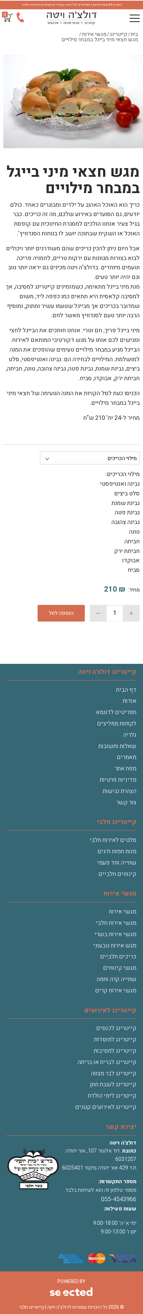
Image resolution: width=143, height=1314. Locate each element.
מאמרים (126, 757)
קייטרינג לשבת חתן (113, 1084)
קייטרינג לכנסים (116, 1028)
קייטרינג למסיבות (115, 1050)
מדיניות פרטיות (118, 779)
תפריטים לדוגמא (116, 712)
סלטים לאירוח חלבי (112, 840)
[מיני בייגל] (73, 102)
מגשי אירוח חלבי (116, 923)
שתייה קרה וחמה (116, 979)
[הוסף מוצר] (131, 613)
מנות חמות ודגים (116, 851)
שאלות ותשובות (117, 746)
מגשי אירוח (122, 911)
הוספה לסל (61, 613)
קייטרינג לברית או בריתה (106, 1062)
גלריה (129, 734)
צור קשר (126, 802)
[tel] (20, 19)
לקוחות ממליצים (116, 723)
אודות (129, 700)
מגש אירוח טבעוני (114, 945)
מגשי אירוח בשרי (115, 934)
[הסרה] (98, 613)
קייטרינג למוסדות (115, 1039)
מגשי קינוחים (119, 967)
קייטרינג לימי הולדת (112, 1095)
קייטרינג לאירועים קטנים (105, 1107)
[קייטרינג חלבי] (71, 17)
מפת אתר (125, 768)
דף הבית (126, 689)
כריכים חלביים (118, 956)
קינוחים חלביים (117, 874)
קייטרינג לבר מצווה (113, 1073)
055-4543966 (118, 1199)
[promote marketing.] (71, 1292)
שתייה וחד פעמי (116, 862)
